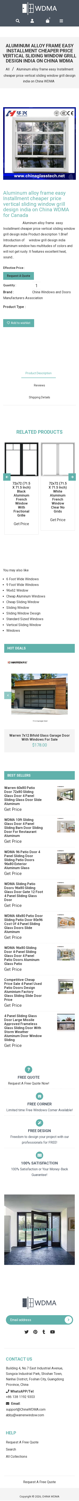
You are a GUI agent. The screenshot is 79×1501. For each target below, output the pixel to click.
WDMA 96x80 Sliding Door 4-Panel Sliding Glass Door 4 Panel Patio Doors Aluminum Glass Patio (21, 956)
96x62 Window (17, 590)
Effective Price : (14, 268)
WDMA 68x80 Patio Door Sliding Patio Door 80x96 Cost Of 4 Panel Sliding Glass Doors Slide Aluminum (23, 924)
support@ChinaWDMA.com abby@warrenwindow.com (26, 1409)
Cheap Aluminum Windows (25, 596)
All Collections (16, 1457)
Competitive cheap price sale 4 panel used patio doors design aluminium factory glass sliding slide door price (23, 990)
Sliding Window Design (23, 613)
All (7, 69)
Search (11, 1449)
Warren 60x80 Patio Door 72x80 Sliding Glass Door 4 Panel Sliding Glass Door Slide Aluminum (23, 796)
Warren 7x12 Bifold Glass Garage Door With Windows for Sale (39, 737)
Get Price (13, 809)
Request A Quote (18, 275)
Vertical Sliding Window (23, 625)
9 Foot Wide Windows (22, 585)
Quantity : (9, 285)
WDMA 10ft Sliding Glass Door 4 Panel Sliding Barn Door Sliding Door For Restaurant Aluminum (23, 828)
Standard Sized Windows (24, 619)
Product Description (38, 373)
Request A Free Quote (22, 1442)
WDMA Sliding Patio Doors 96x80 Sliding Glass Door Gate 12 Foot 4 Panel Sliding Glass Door (23, 892)
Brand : (8, 292)
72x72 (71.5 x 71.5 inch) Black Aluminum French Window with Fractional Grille (21, 499)
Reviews (39, 385)
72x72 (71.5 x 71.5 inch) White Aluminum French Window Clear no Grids (58, 497)
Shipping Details (39, 397)
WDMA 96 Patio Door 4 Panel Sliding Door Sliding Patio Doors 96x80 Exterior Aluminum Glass (22, 860)
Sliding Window (17, 608)
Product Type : (14, 307)
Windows (13, 631)
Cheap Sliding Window (22, 602)
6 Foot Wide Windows (22, 579)
